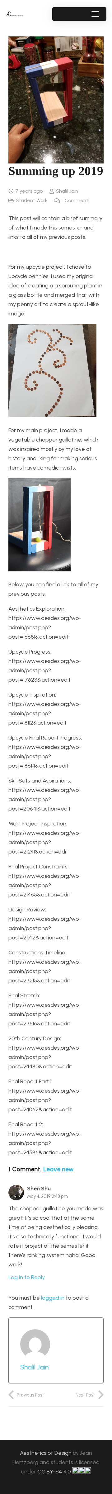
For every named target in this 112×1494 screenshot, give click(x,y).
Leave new (58, 1169)
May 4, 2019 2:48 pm (47, 1196)
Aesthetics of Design (46, 1452)
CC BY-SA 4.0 (54, 1471)
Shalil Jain (67, 191)
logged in (52, 1297)
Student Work (32, 200)
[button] (95, 14)
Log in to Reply (26, 1277)
